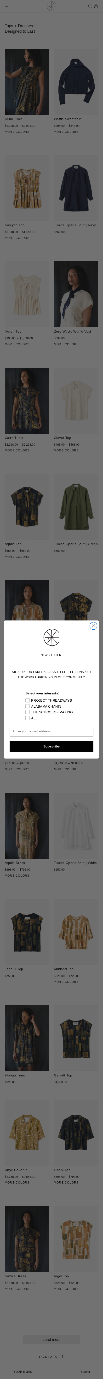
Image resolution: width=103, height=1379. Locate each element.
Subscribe (51, 746)
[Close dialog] (93, 626)
